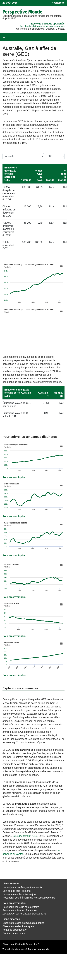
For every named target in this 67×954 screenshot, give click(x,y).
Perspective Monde (22, 12)
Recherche (58, 2)
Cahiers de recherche (14, 933)
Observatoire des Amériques (18, 926)
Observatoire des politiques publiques (23, 923)
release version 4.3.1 (25, 836)
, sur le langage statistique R (24, 913)
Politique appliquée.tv (14, 929)
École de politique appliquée (48, 23)
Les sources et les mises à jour (19, 894)
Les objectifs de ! (22, 887)
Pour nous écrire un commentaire (20, 907)
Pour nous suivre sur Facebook (19, 910)
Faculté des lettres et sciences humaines (42, 26)
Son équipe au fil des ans (16, 891)
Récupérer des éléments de (28, 897)
